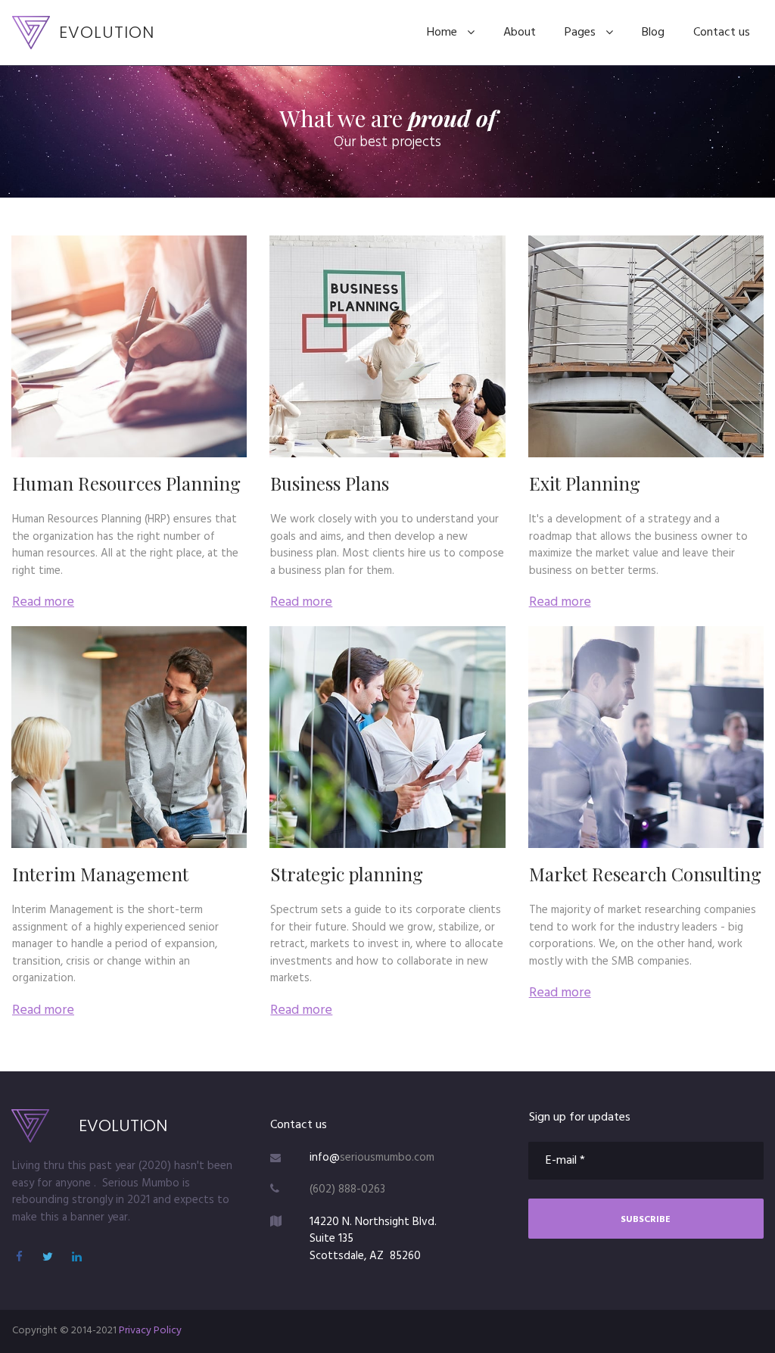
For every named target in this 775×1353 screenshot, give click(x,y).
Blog (653, 32)
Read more (43, 602)
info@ (325, 1158)
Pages (580, 32)
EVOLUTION (106, 32)
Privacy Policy (150, 1330)
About (519, 32)
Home (442, 32)
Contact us (721, 32)
